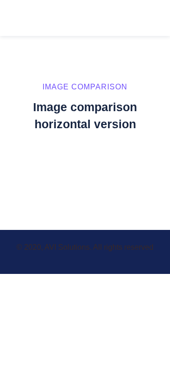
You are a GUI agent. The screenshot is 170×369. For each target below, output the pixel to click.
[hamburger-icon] (152, 18)
